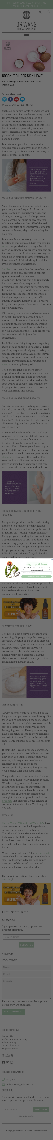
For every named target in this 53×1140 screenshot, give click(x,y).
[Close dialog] (51, 559)
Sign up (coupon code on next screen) (36, 576)
